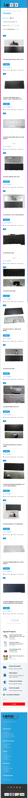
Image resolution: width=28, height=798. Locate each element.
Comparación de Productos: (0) (10, 21)
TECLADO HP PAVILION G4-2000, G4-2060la (12, 445)
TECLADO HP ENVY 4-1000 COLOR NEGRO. (12, 329)
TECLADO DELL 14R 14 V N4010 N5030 (13, 215)
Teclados (19, 11)
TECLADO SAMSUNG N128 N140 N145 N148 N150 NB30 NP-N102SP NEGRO (13, 602)
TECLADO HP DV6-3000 (9, 291)
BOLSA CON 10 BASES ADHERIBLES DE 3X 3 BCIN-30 (16, 643)
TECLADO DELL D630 (8, 253)
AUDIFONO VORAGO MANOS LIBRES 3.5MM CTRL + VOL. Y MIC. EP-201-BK (17, 636)
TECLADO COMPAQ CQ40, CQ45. (11, 176)
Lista (12, 18)
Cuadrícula (6, 18)
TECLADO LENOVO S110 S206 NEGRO (13, 524)
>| (17, 620)
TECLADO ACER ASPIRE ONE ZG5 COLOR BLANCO (13, 137)
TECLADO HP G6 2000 (8, 368)
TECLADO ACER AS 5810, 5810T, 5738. (13, 59)
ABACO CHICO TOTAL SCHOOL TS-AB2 (17, 656)
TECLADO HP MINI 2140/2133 (11, 406)
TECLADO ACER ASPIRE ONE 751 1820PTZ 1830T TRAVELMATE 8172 (12, 98)
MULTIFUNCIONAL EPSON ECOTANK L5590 (15, 649)
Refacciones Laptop (11, 11)
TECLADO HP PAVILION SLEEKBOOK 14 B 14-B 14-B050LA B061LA (13, 485)
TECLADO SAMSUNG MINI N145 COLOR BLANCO (13, 562)
